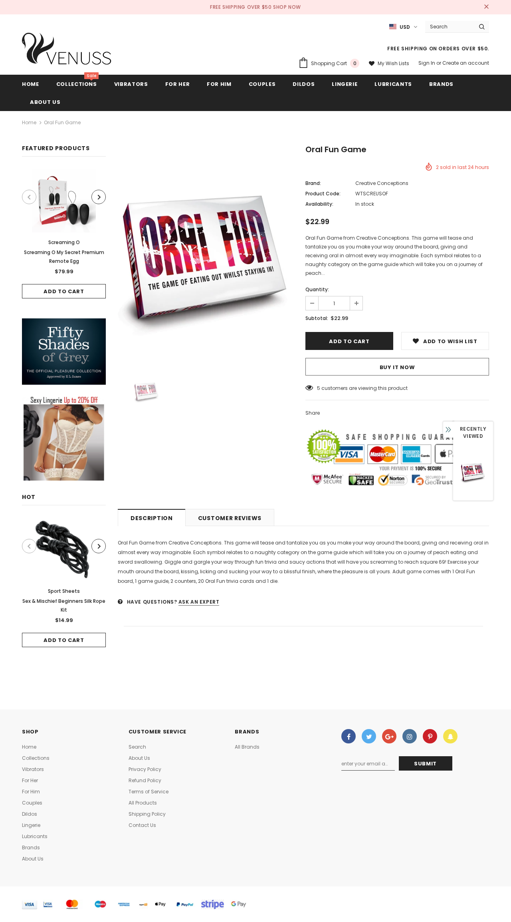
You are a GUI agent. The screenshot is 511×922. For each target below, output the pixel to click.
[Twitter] (369, 736)
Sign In (427, 63)
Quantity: (317, 289)
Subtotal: (316, 318)
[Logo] (67, 51)
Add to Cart (64, 291)
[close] (486, 7)
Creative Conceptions (381, 183)
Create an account (465, 63)
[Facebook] (348, 736)
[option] (64, 233)
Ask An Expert (199, 601)
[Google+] (389, 736)
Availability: (319, 204)
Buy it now (397, 367)
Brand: (313, 183)
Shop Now (287, 7)
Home (29, 122)
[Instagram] (409, 736)
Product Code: (323, 193)
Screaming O (64, 242)
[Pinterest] (430, 736)
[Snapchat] (450, 736)
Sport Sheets (64, 591)
